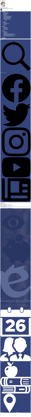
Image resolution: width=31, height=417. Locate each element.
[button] (4, 11)
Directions (5, 14)
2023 (5, 20)
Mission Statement (6, 13)
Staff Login (3, 41)
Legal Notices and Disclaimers (7, 16)
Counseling (5, 24)
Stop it (25, 233)
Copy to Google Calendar (3, 205)
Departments (5, 22)
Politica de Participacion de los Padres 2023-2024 (10, 34)
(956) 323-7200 (16, 209)
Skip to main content (3, 0)
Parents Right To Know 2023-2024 (8, 35)
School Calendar (6, 32)
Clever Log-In (5, 28)
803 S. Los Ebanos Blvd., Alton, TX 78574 (5, 209)
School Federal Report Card (7, 18)
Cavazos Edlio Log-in (6, 23)
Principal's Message (6, 12)
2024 (5, 19)
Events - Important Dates (3, 206)
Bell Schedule (5, 27)
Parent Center (5, 31)
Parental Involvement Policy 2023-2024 (9, 33)
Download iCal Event (10, 205)
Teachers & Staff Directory (7, 17)
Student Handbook (6, 29)
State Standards (5, 15)
